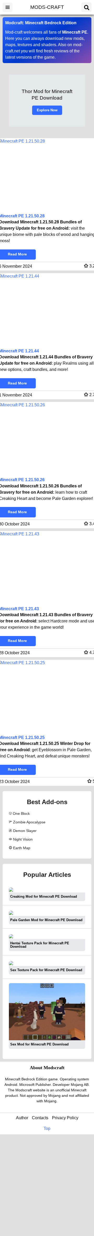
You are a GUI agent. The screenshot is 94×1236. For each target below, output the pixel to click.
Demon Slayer (25, 831)
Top (47, 1128)
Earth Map (21, 848)
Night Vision (23, 839)
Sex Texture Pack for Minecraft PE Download (46, 970)
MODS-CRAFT (47, 7)
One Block (21, 813)
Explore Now (47, 110)
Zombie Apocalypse (29, 822)
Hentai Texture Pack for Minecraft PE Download (39, 945)
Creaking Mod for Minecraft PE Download (43, 896)
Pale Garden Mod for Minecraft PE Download (46, 920)
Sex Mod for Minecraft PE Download (39, 1044)
